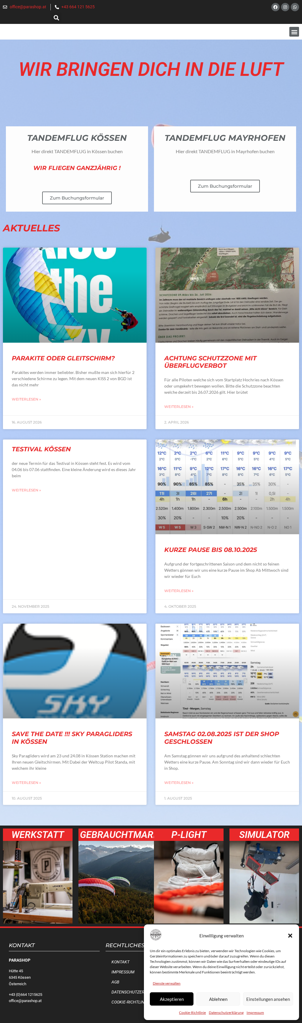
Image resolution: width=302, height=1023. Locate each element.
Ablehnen (218, 999)
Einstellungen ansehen (268, 999)
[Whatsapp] (295, 7)
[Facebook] (275, 7)
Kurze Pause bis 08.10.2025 (210, 549)
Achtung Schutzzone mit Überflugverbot (210, 361)
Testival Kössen (41, 449)
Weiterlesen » (26, 399)
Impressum (255, 1012)
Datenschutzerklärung (226, 1012)
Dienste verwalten (166, 983)
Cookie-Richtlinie (192, 1012)
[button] (290, 936)
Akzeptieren (172, 999)
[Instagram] (285, 7)
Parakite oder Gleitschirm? (63, 358)
